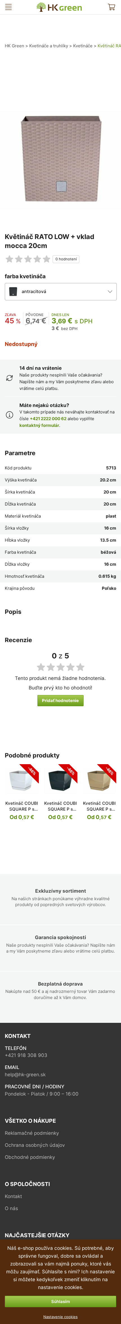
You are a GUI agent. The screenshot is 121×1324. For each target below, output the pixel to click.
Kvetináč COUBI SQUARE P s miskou (21, 809)
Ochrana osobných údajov (35, 1145)
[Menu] (8, 7)
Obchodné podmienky (30, 1157)
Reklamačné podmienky (32, 1133)
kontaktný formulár (39, 425)
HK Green (43, 5)
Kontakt (13, 1196)
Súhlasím (60, 1301)
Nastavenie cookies (60, 1316)
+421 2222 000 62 (48, 418)
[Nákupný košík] (111, 7)
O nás (11, 1208)
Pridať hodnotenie (60, 700)
